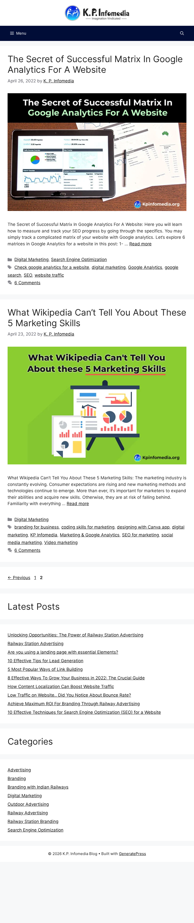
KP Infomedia (43, 534)
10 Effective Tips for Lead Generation (45, 660)
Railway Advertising (28, 812)
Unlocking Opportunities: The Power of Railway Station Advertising (75, 634)
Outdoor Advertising (28, 804)
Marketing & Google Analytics (89, 534)
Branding (17, 778)
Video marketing (61, 542)
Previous (19, 577)
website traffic (49, 275)
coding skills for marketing (87, 527)
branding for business (36, 527)
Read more (140, 243)
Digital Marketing (31, 259)
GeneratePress (132, 853)
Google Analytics (145, 267)
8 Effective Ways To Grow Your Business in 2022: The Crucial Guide (76, 677)
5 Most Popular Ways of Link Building (45, 669)
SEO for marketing (140, 534)
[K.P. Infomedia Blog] (97, 12)
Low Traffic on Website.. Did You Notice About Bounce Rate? (69, 695)
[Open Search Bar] (182, 33)
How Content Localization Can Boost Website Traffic (61, 686)
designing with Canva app (143, 527)
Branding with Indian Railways (38, 787)
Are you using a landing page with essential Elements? (63, 652)
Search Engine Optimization (79, 259)
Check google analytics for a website (51, 267)
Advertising (19, 769)
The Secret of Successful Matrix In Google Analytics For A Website (95, 64)
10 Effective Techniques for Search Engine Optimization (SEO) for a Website (84, 712)
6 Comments (27, 282)
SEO (28, 275)
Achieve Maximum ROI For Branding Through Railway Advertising (74, 703)
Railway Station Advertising (35, 643)
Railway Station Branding (33, 821)
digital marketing (109, 267)
